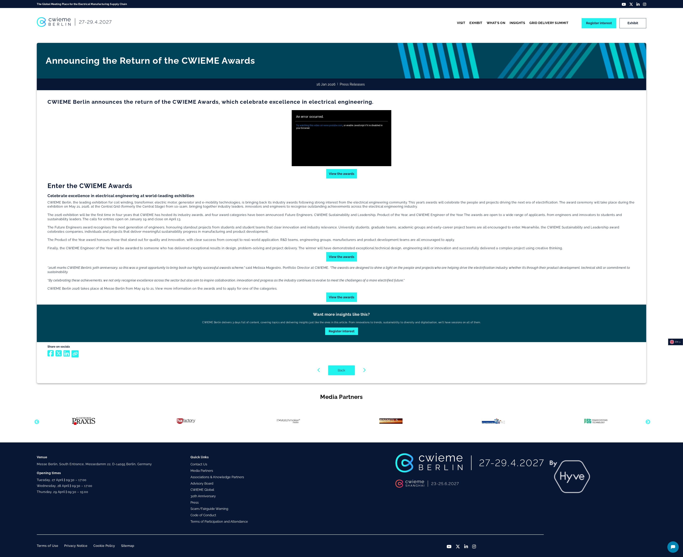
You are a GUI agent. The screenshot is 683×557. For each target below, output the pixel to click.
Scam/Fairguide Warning (209, 509)
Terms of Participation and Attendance (219, 521)
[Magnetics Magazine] (391, 421)
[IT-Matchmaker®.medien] (288, 421)
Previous (36, 421)
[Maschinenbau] (493, 421)
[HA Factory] (186, 421)
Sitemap (127, 546)
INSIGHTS (517, 23)
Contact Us (198, 464)
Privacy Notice (75, 546)
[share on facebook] (50, 355)
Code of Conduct (203, 515)
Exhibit (633, 23)
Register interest (599, 23)
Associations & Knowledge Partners (217, 477)
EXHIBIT (475, 23)
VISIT (461, 23)
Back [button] (341, 370)
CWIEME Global (202, 490)
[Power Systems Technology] (595, 421)
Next (647, 421)
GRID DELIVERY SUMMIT (548, 23)
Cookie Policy (104, 546)
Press (194, 502)
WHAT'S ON (496, 23)
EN (676, 341)
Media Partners (201, 470)
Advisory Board (201, 483)
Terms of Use (47, 546)
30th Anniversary (203, 496)
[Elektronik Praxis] (83, 421)
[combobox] (675, 342)
